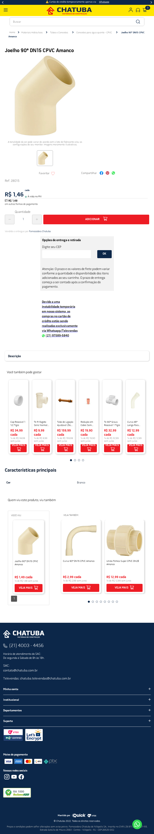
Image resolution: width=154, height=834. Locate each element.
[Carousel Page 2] (75, 460)
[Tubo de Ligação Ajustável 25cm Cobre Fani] (65, 400)
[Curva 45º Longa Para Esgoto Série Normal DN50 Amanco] (135, 400)
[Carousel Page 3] (79, 460)
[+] (37, 219)
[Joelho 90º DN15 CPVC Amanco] (29, 541)
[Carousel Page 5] (105, 602)
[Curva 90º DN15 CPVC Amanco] (81, 541)
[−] (9, 219)
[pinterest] (107, 173)
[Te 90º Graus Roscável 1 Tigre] (112, 400)
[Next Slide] (151, 2)
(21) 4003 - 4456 (26, 645)
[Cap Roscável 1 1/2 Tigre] (18, 400)
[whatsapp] (113, 173)
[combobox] (77, 21)
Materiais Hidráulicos (32, 32)
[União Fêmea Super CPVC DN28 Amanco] (124, 541)
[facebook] (101, 173)
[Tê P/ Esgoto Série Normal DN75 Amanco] (42, 400)
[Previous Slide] (3, 2)
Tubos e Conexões (59, 32)
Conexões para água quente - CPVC (94, 32)
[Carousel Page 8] (117, 602)
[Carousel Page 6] (109, 602)
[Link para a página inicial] (12, 32)
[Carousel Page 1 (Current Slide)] (71, 460)
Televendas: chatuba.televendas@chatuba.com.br (37, 678)
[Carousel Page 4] (83, 460)
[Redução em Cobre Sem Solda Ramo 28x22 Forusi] (89, 400)
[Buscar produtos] (137, 21)
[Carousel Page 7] (113, 602)
